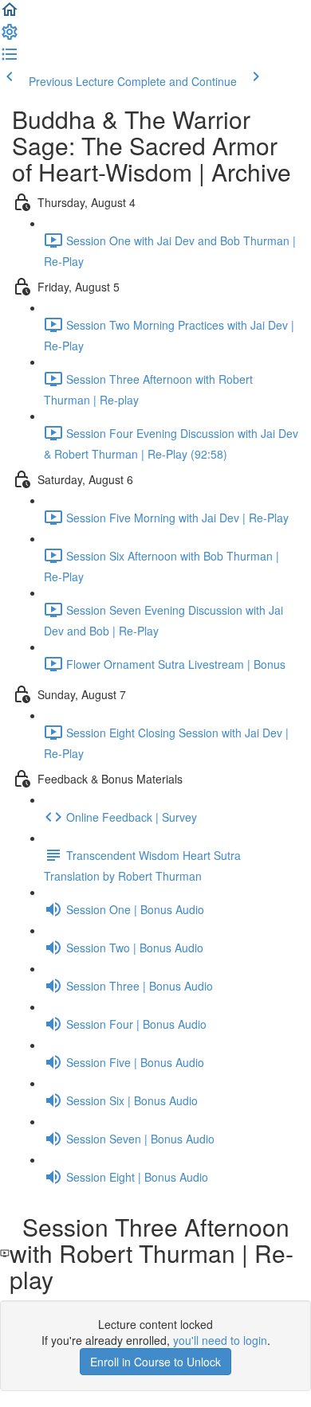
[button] (9, 14)
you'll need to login (220, 1340)
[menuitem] (9, 37)
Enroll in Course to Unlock (155, 1362)
